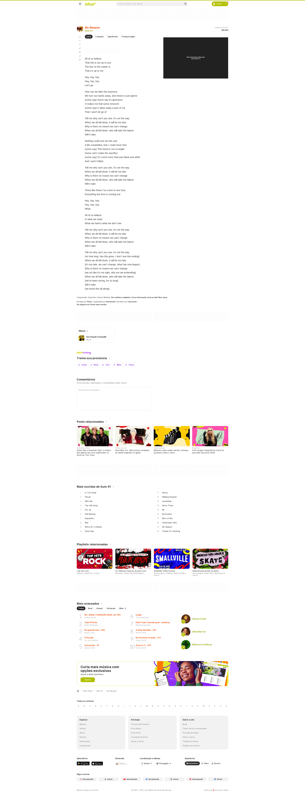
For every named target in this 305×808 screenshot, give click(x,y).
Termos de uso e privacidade (195, 728)
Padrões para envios (191, 746)
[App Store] (97, 763)
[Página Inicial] (78, 691)
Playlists (83, 737)
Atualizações (85, 741)
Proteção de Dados (191, 733)
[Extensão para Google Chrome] (121, 763)
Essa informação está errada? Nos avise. (150, 297)
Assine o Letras (137, 741)
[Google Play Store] (83, 763)
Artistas (83, 728)
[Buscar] (185, 3)
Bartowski (110, 302)
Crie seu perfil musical (140, 724)
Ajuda (185, 724)
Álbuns (82, 733)
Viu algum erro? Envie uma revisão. (92, 304)
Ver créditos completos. (121, 297)
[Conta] (226, 3)
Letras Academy (152, 353)
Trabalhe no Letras (190, 741)
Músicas (83, 724)
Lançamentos (85, 746)
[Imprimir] (80, 52)
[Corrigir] (80, 56)
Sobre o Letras (189, 737)
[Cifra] (80, 48)
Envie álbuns (136, 728)
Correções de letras (139, 737)
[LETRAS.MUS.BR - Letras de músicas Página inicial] (90, 3)
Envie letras (136, 733)
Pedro (89, 302)
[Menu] (80, 3)
